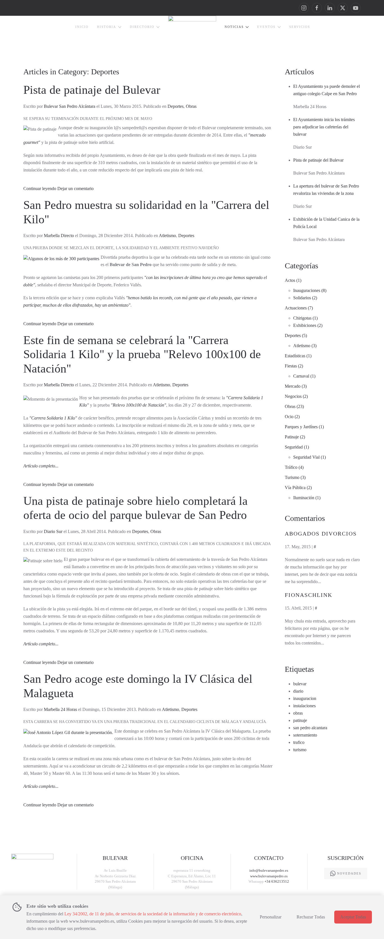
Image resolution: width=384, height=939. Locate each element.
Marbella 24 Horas (60, 709)
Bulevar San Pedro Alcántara (69, 106)
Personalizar (270, 917)
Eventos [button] (266, 26)
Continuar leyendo (39, 188)
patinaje (300, 720)
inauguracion (304, 698)
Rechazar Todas (311, 917)
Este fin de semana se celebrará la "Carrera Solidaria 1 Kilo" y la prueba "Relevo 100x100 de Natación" (142, 354)
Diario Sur (53, 531)
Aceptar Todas (353, 917)
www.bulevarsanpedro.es (269, 876)
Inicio (82, 26)
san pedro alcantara (310, 727)
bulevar (299, 683)
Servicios (299, 26)
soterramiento (305, 735)
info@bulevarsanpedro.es (268, 870)
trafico (298, 742)
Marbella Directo (59, 235)
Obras (191, 106)
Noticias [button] (234, 26)
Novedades (349, 873)
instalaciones (304, 705)
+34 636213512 (277, 881)
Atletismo (167, 235)
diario (298, 691)
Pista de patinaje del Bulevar (91, 89)
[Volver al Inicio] (192, 31)
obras (298, 713)
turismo (299, 749)
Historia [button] (106, 26)
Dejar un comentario (75, 188)
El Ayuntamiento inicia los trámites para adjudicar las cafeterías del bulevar (324, 127)
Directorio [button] (142, 26)
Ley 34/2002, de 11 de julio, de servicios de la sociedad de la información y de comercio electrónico (152, 913)
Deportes (176, 106)
